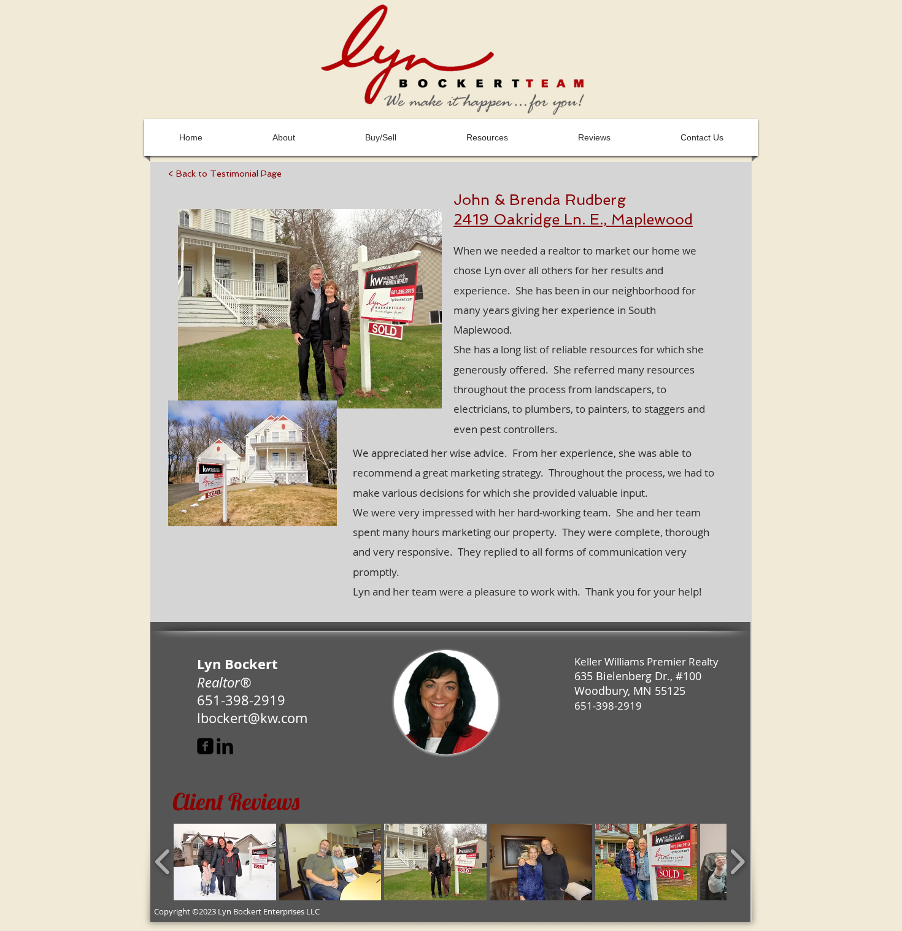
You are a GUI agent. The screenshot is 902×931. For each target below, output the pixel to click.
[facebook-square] (205, 746)
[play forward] (737, 862)
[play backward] (163, 862)
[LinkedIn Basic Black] (225, 746)
